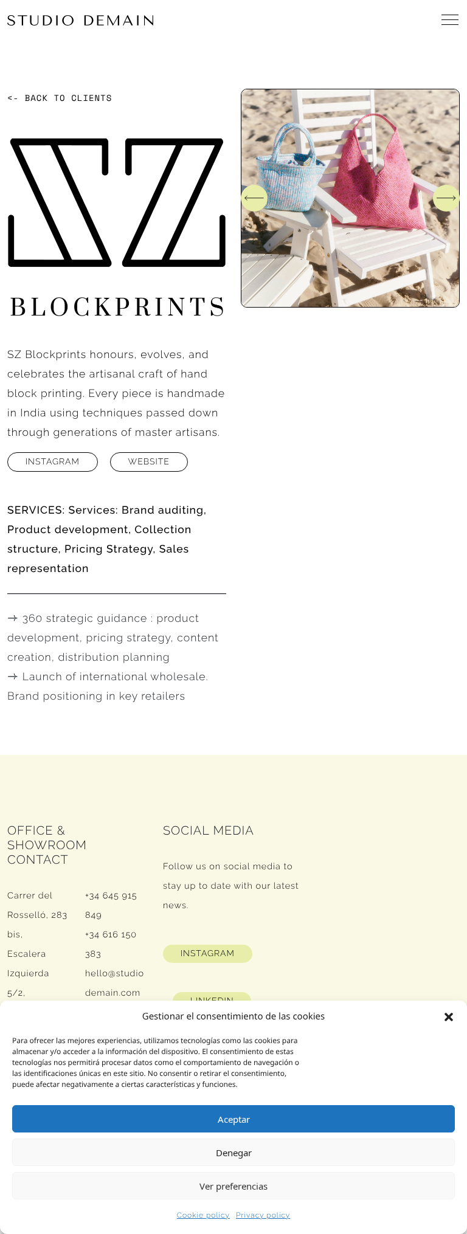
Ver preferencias (233, 1186)
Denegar (234, 1152)
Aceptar (234, 1119)
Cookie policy (203, 1215)
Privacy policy (263, 1215)
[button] (449, 1016)
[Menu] (450, 20)
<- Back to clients (59, 98)
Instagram (53, 462)
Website (149, 462)
